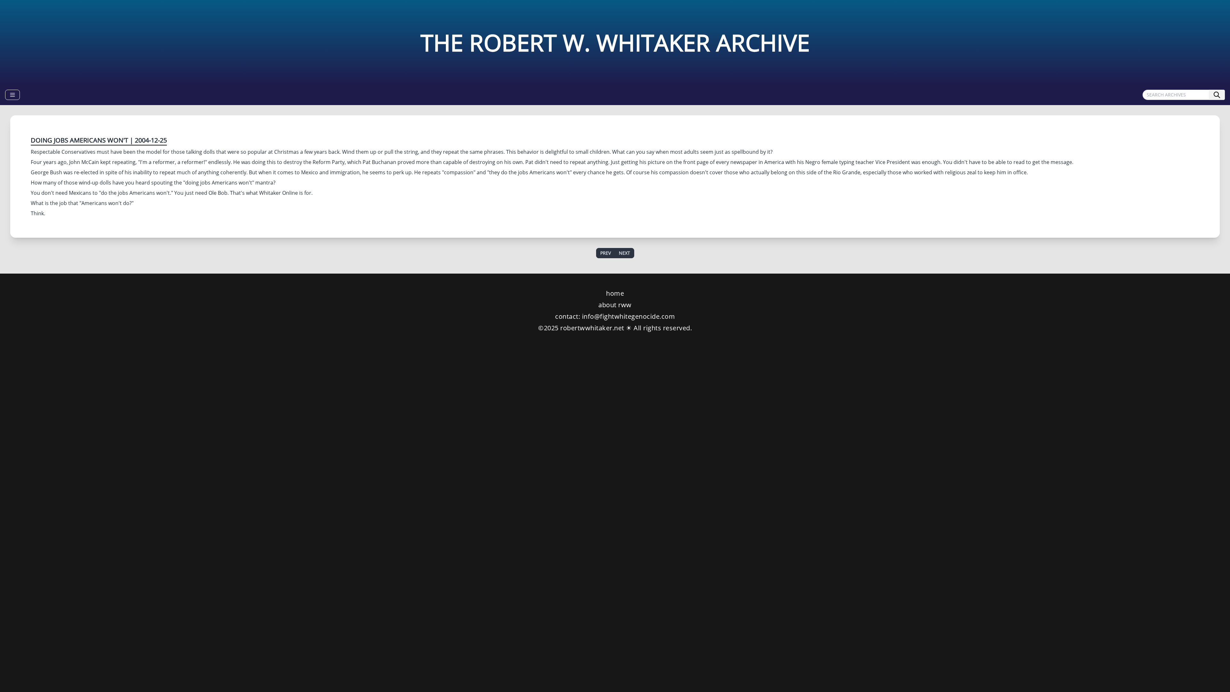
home (615, 293)
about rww (615, 305)
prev (605, 253)
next (624, 253)
